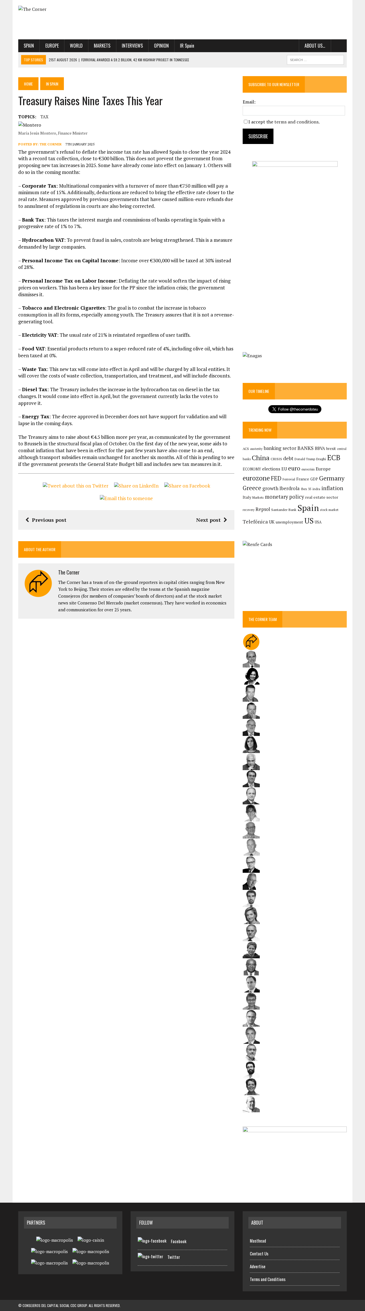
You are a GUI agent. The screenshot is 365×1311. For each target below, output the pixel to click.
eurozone (256, 478)
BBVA (320, 448)
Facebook (178, 1241)
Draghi (321, 458)
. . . (338, 45)
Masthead (258, 1240)
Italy (247, 497)
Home (28, 84)
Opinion (161, 45)
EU (284, 469)
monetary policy (284, 496)
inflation (332, 488)
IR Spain (187, 45)
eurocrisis (308, 469)
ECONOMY (252, 469)
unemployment (289, 522)
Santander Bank (283, 509)
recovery (248, 510)
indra (316, 489)
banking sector (280, 448)
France (302, 479)
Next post (208, 519)
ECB (333, 457)
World (76, 45)
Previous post (49, 519)
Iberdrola (289, 488)
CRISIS (276, 458)
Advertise (257, 1266)
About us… (315, 45)
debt (288, 458)
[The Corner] (70, 9)
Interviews (132, 45)
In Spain (52, 84)
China (260, 457)
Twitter (173, 1257)
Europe (52, 45)
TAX (44, 116)
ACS (246, 448)
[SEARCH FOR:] (315, 59)
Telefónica (255, 521)
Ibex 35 (306, 489)
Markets (102, 45)
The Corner (51, 144)
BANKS (305, 448)
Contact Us (259, 1253)
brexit (331, 448)
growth (270, 488)
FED (276, 478)
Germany (331, 478)
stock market (329, 510)
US (309, 521)
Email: (249, 102)
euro (294, 468)
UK (272, 522)
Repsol (263, 509)
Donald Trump (305, 459)
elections (271, 469)
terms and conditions (296, 122)
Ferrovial (289, 479)
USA (318, 522)
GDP (314, 479)
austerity (256, 449)
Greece (252, 488)
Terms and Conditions (267, 1279)
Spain (29, 45)
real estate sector (321, 497)
